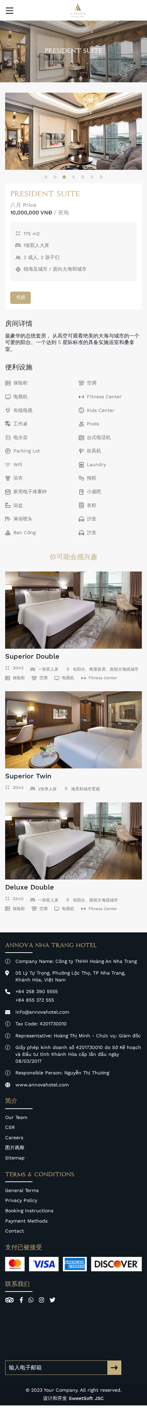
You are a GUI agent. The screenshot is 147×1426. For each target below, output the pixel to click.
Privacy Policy (21, 1200)
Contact (14, 1231)
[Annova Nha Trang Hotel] (77, 10)
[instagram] (41, 1300)
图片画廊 (14, 1147)
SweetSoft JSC (86, 1398)
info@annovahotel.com (42, 1012)
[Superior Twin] (73, 729)
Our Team (16, 1117)
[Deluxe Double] (73, 841)
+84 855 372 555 (34, 1000)
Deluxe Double (29, 887)
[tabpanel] (73, 131)
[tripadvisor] (9, 1300)
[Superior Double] (73, 610)
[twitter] (52, 1300)
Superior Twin (28, 776)
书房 (20, 297)
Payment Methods (26, 1221)
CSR (10, 1127)
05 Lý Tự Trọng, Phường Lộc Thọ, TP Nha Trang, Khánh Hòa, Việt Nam (70, 976)
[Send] (114, 1368)
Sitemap (15, 1157)
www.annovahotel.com (42, 1084)
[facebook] (21, 1300)
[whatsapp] (31, 1300)
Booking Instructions (29, 1210)
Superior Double (32, 656)
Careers (14, 1137)
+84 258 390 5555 (36, 991)
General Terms (22, 1190)
